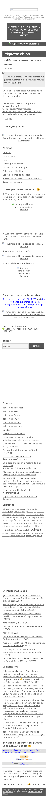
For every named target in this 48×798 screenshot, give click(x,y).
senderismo (15, 536)
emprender (25, 517)
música (5, 526)
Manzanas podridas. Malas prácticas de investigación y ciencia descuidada (22, 473)
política (27, 526)
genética (39, 520)
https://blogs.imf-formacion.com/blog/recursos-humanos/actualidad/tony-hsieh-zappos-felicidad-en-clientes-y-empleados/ (22, 110)
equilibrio (5, 520)
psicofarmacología (20, 530)
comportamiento (39, 512)
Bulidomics (8, 430)
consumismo (6, 515)
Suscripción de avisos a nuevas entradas (22, 178)
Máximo (6, 632)
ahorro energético (32, 509)
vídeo (39, 535)
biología (19, 512)
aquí (39, 750)
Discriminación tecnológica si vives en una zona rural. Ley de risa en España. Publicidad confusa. (23, 725)
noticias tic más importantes (16, 526)
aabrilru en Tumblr (12, 415)
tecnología (32, 536)
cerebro (30, 512)
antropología (9, 511)
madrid (12, 523)
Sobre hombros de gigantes (16, 174)
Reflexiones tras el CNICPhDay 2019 (23, 682)
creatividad (21, 515)
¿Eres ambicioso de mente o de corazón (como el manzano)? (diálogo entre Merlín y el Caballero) (23, 598)
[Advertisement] (24, 375)
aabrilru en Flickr (11, 411)
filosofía (33, 520)
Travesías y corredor (13, 182)
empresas (35, 517)
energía (42, 517)
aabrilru (5, 509)
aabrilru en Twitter (12, 418)
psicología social (8, 533)
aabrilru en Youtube (12, 426)
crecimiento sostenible (33, 515)
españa (12, 520)
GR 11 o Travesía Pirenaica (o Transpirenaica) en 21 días (17, 457)
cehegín (25, 512)
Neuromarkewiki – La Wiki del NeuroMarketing (17, 491)
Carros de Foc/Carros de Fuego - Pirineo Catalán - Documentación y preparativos (22, 615)
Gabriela (7, 722)
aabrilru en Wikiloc (12, 422)
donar (16, 763)
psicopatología (19, 533)
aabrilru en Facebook (13, 407)
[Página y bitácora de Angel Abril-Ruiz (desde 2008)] (24, 9)
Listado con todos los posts (16, 167)
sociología (24, 536)
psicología (33, 529)
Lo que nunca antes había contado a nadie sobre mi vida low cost (23, 695)
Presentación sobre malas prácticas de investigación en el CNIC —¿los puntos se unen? (24, 734)
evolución (20, 520)
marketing (32, 523)
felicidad (26, 520)
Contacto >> (39, 784)
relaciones (34, 533)
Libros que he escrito (13, 163)
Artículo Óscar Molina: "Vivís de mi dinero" (23, 626)
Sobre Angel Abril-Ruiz (13, 171)
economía (7, 517)
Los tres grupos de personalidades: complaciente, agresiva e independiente (22, 650)
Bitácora (7, 152)
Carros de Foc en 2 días (14, 433)
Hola (5, 160)
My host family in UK (13, 622)
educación (16, 517)
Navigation (33, 44)
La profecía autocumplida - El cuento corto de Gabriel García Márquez (23, 659)
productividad (36, 525)
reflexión (27, 533)
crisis (42, 514)
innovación (5, 523)
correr (15, 514)
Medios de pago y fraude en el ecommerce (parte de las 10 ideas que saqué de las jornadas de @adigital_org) (23, 607)
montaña (40, 523)
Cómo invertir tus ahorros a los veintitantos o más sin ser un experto (21, 438)
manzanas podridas (21, 523)
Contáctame (9, 156)
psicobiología (7, 530)
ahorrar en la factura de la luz (17, 509)
